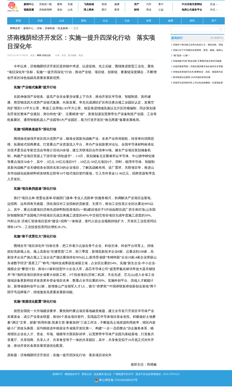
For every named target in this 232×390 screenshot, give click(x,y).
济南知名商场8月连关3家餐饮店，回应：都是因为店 (198, 72)
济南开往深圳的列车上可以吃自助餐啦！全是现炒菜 (198, 82)
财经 (136, 9)
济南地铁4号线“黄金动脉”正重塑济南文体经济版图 (197, 61)
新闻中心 (29, 4)
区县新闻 (63, 28)
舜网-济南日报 (44, 55)
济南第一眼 (45, 4)
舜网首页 (15, 28)
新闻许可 (58, 374)
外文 (212, 9)
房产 (136, 4)
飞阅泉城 (89, 4)
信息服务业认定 (102, 374)
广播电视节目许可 (123, 374)
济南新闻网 (45, 9)
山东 (70, 9)
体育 (148, 20)
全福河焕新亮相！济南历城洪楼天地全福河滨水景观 (198, 66)
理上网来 (89, 9)
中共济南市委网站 (192, 4)
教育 (116, 9)
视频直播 (29, 9)
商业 (148, 9)
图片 (104, 9)
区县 (212, 4)
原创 (59, 9)
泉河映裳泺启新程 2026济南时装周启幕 (191, 77)
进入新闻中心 (216, 38)
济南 (40, 20)
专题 (70, 4)
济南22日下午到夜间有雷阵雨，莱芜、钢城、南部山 (198, 50)
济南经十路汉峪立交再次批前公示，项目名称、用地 (198, 44)
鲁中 (160, 4)
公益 (160, 9)
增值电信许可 (72, 374)
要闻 (59, 4)
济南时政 (50, 28)
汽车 (148, 4)
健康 (116, 4)
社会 (105, 20)
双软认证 (87, 374)
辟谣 (104, 4)
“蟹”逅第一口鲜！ (181, 55)
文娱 (127, 20)
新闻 (18, 20)
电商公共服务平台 (192, 9)
